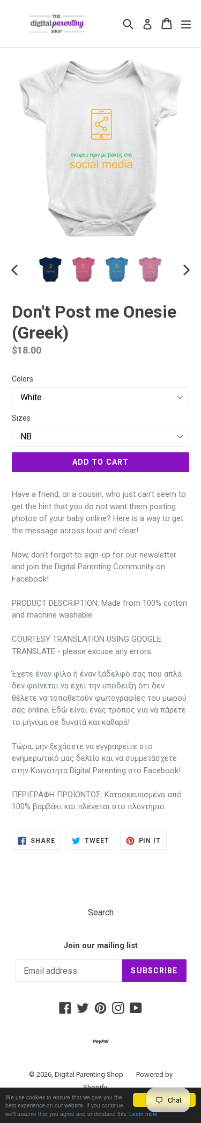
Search (101, 912)
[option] (50, 269)
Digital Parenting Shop (89, 1074)
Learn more (143, 1114)
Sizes (21, 418)
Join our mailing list (100, 945)
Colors (22, 379)
